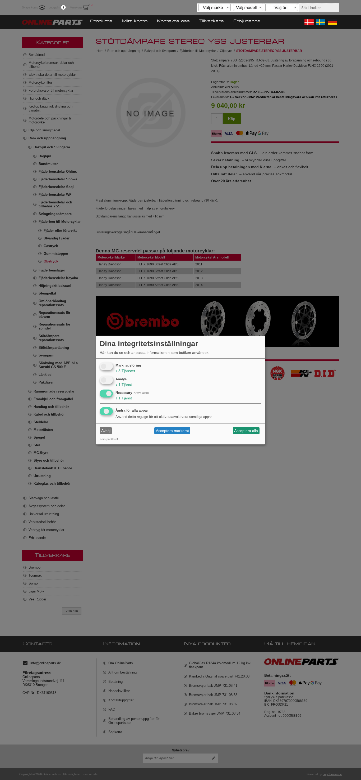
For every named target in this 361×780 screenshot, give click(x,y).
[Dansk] (308, 22)
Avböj (105, 431)
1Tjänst (123, 384)
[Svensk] (320, 22)
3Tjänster (125, 371)
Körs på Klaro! (109, 439)
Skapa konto (30, 7)
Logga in (54, 7)
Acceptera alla (246, 431)
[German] (332, 22)
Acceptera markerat (172, 431)
